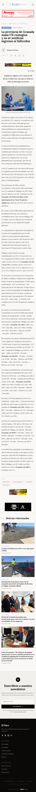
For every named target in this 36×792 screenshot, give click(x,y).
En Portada (4, 744)
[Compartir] (19, 55)
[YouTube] (11, 735)
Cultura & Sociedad (7, 754)
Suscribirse (17, 706)
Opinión (3, 757)
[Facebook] (11, 55)
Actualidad (4, 747)
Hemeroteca (5, 772)
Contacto (4, 769)
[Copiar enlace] (23, 55)
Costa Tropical (5, 750)
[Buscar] (33, 4)
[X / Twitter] (5, 735)
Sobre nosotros (6, 766)
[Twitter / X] (15, 55)
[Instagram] (8, 735)
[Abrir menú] (3, 4)
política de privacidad (20, 712)
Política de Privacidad (9, 781)
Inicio (5, 23)
